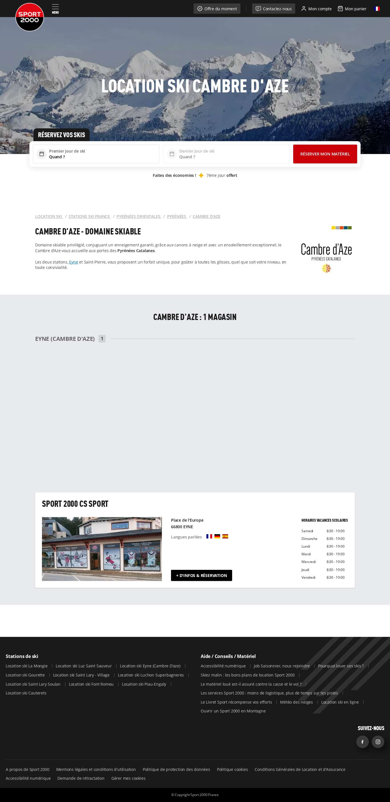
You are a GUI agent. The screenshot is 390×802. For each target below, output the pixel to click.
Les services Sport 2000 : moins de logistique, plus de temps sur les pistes (270, 693)
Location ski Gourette (26, 675)
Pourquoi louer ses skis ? (341, 666)
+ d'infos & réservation (201, 575)
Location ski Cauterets (26, 693)
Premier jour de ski (67, 151)
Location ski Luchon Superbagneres (151, 675)
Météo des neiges (297, 702)
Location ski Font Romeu (92, 684)
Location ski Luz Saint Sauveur (84, 666)
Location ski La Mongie (27, 666)
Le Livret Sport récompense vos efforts (237, 702)
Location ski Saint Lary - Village (82, 675)
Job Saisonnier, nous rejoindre (282, 666)
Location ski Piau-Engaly (144, 684)
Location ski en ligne (340, 702)
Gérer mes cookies (128, 778)
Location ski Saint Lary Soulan (34, 684)
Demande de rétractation (80, 778)
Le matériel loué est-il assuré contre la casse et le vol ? (251, 684)
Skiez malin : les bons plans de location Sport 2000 (248, 675)
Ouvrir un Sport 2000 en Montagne (233, 711)
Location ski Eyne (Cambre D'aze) (150, 666)
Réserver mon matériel (325, 154)
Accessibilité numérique (224, 666)
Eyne (73, 262)
